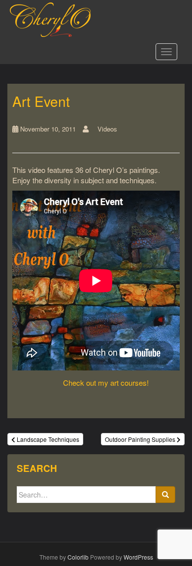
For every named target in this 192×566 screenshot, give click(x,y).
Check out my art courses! (106, 382)
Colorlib (78, 557)
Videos (107, 128)
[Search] (165, 494)
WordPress (138, 557)
